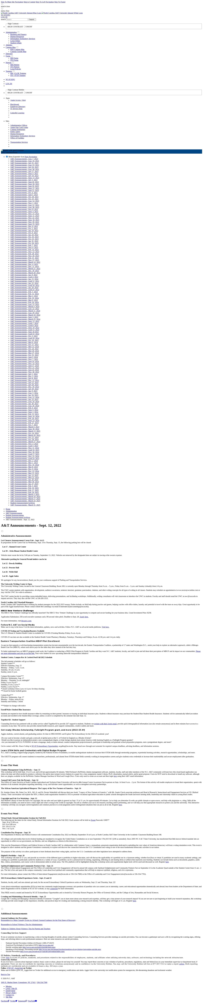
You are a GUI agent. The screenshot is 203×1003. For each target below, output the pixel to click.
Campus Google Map (18, 52)
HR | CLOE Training (18, 73)
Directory (9, 54)
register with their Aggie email (105, 724)
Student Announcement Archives (18, 517)
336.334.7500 (42, 982)
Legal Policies (15, 69)
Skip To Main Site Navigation (12, 2)
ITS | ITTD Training (17, 75)
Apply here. (84, 617)
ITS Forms (14, 60)
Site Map (9, 997)
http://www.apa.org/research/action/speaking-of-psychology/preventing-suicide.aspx (70, 949)
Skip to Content (29, 2)
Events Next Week (9, 813)
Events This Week (9, 765)
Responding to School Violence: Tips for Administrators (21, 924)
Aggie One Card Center (19, 127)
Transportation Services (19, 142)
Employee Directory (17, 107)
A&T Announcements (14, 513)
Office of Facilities (17, 138)
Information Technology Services (22, 39)
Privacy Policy (11, 993)
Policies (8, 63)
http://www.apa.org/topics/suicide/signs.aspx (39, 947)
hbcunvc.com (26, 621)
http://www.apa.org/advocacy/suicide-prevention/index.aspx (42, 951)
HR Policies (14, 65)
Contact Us (10, 995)
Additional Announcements (14, 913)
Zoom (93, 820)
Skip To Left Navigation (45, 2)
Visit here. (105, 627)
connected (54, 889)
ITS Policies (14, 67)
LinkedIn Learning (17, 113)
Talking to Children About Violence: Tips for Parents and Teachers (25, 929)
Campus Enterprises (17, 130)
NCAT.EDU (5, 15)
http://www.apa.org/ (46, 945)
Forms (8, 56)
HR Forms (14, 58)
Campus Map (11, 47)
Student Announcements (15, 515)
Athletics (9, 45)
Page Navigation (31, 157)
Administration (11, 32)
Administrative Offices (18, 125)
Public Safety (15, 132)
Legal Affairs (15, 41)
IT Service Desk (16, 109)
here (115, 776)
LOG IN (4, 17)
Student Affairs (15, 43)
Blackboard (14, 104)
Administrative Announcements (16, 536)
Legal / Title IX (11, 989)
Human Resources (17, 37)
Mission (9, 986)
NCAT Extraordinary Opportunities (45, 746)
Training (9, 71)
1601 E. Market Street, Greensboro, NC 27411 (18, 982)
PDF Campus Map (17, 49)
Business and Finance (18, 34)
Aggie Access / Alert (18, 100)
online (181, 964)
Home (8, 509)
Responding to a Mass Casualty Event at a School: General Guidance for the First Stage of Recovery (38, 920)
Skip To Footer (59, 2)
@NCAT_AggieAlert (15, 968)
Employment (10, 991)
